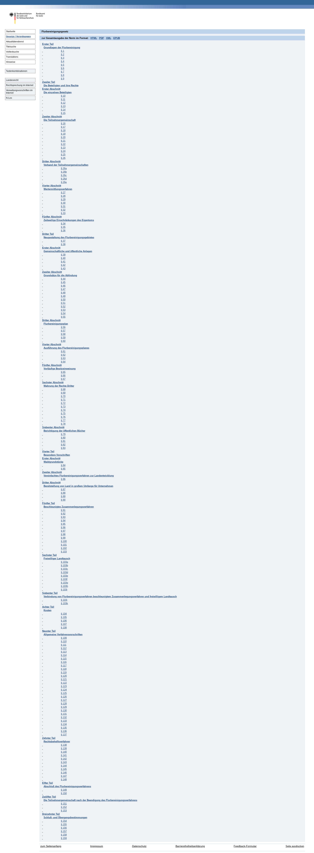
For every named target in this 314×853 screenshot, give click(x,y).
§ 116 (64, 662)
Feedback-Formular (245, 846)
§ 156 (64, 827)
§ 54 (63, 313)
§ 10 (63, 95)
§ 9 (62, 78)
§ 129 (64, 707)
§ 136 (64, 731)
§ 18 (63, 130)
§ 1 (62, 51)
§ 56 (63, 327)
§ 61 (63, 351)
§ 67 (63, 379)
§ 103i (64, 589)
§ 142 (64, 758)
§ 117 (64, 665)
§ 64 (63, 361)
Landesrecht (12, 80)
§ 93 (63, 517)
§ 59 (63, 337)
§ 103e (64, 575)
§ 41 (63, 261)
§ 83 (63, 448)
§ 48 (63, 292)
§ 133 (64, 720)
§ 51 (63, 303)
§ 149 (64, 789)
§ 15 (63, 113)
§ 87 (63, 489)
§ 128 (64, 703)
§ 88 (63, 493)
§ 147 (64, 776)
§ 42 (63, 265)
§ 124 (64, 689)
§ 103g (64, 582)
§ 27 (63, 192)
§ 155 (64, 824)
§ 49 (63, 296)
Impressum (96, 846)
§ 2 (62, 54)
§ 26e (64, 182)
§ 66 (63, 375)
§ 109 (64, 638)
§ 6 (62, 68)
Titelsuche (11, 46)
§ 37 (63, 241)
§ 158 (64, 834)
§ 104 (64, 613)
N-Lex (9, 98)
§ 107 (64, 624)
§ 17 (63, 127)
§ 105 (64, 617)
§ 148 (64, 779)
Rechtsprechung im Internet (19, 85)
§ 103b (64, 565)
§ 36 (63, 230)
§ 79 (63, 434)
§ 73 (63, 406)
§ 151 (64, 803)
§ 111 (63, 644)
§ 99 (63, 537)
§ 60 (63, 341)
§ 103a (64, 562)
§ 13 (63, 106)
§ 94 (63, 520)
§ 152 (64, 807)
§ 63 (63, 358)
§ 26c (64, 175)
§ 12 (63, 102)
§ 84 (63, 465)
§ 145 (64, 769)
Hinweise (10, 62)
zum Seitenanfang (50, 846)
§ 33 (63, 213)
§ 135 (64, 727)
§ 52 (63, 306)
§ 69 (63, 392)
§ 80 (63, 437)
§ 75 (63, 413)
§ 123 (64, 686)
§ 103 (64, 551)
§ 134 (64, 724)
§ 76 (63, 417)
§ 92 (63, 513)
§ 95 (63, 524)
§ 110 (64, 641)
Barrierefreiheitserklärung (190, 846)
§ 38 (63, 244)
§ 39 (63, 254)
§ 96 (63, 527)
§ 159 (64, 838)
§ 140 (64, 752)
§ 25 (63, 154)
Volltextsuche (12, 52)
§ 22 (63, 144)
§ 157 (64, 831)
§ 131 (64, 714)
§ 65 (63, 372)
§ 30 (63, 203)
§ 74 (63, 410)
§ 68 (63, 389)
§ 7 (62, 71)
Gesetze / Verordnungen (18, 36)
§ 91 (63, 510)
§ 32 (63, 209)
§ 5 (62, 64)
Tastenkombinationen (16, 71)
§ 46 (63, 285)
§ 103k (64, 603)
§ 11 (63, 99)
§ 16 (63, 123)
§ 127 (64, 700)
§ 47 (63, 289)
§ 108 (64, 627)
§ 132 (64, 717)
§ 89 (63, 496)
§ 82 (63, 444)
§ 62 (63, 354)
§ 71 (63, 399)
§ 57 (63, 330)
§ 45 (63, 282)
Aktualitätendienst (15, 41)
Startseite (10, 31)
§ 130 (64, 710)
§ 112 (64, 648)
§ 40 (63, 258)
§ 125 (64, 693)
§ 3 (62, 58)
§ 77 (63, 420)
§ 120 (64, 676)
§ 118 (64, 669)
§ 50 (63, 299)
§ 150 (64, 793)
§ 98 (63, 534)
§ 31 (63, 206)
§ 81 (63, 441)
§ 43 (63, 268)
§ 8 (62, 75)
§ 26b (64, 171)
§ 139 (64, 748)
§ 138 (64, 745)
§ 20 (63, 137)
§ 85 (63, 468)
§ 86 (63, 479)
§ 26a (64, 168)
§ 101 (64, 544)
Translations (12, 57)
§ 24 (63, 151)
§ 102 (64, 548)
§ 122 (64, 682)
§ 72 (63, 403)
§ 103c (64, 569)
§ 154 (64, 821)
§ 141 (64, 755)
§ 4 (62, 61)
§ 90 (63, 499)
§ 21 (63, 140)
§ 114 (64, 655)
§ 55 (63, 316)
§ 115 (64, 658)
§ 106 (64, 620)
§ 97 (63, 531)
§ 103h (64, 586)
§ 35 (63, 227)
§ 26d (64, 178)
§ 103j (64, 600)
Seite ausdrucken (295, 846)
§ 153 (64, 810)
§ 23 (63, 147)
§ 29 (63, 199)
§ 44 (63, 278)
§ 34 (63, 223)
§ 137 (64, 734)
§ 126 (64, 696)
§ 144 (64, 765)
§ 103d (64, 572)
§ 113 (64, 651)
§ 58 (63, 334)
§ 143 (64, 762)
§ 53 (63, 310)
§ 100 (64, 541)
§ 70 (63, 396)
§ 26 (63, 158)
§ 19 (63, 133)
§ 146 (64, 772)
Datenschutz (139, 846)
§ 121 (64, 679)
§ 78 (63, 424)
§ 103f (64, 579)
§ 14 (63, 109)
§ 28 (63, 196)
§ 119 (64, 672)
